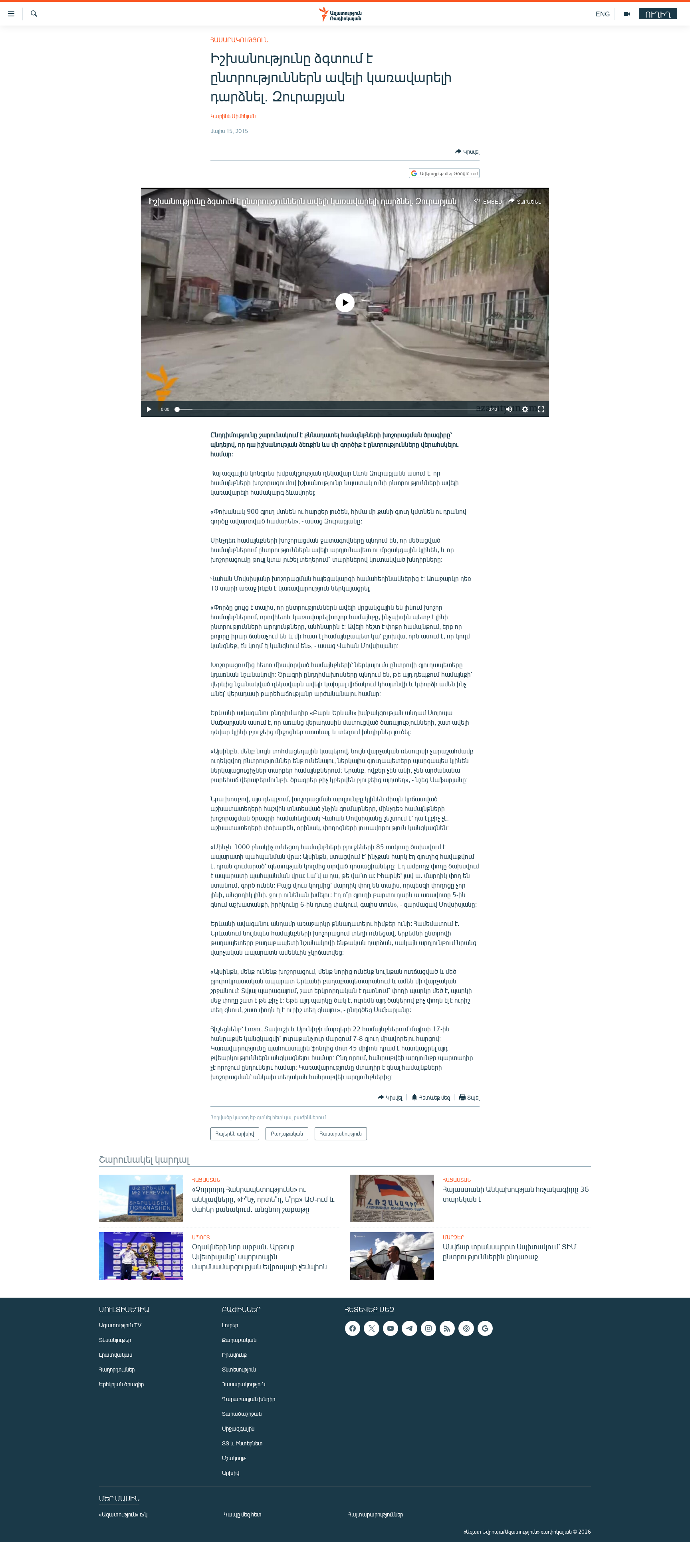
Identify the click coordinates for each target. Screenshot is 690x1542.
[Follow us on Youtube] (390, 1328)
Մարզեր (453, 1237)
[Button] (467, 151)
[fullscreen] (541, 409)
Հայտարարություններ (375, 1514)
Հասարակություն (239, 40)
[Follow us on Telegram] (409, 1328)
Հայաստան (206, 1180)
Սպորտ (201, 1237)
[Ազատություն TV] (627, 14)
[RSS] (447, 1328)
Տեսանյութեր (115, 1339)
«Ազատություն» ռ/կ (123, 1514)
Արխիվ (230, 1472)
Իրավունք (234, 1354)
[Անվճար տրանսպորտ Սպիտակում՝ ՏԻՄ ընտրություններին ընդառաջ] (392, 1256)
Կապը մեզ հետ (243, 1514)
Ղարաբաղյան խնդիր (248, 1398)
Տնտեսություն (239, 1369)
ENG (603, 14)
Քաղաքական (239, 1339)
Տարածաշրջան (242, 1413)
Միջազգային (238, 1428)
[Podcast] (466, 1328)
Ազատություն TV (120, 1325)
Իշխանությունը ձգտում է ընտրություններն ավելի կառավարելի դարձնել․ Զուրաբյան (303, 201)
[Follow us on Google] (485, 1328)
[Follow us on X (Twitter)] (371, 1328)
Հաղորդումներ (117, 1369)
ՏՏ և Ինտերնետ (242, 1443)
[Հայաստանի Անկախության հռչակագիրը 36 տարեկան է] (392, 1198)
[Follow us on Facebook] (352, 1328)
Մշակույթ (234, 1458)
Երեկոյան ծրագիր (121, 1384)
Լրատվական (115, 1354)
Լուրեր (230, 1325)
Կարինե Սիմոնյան (233, 116)
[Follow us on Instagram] (428, 1328)
